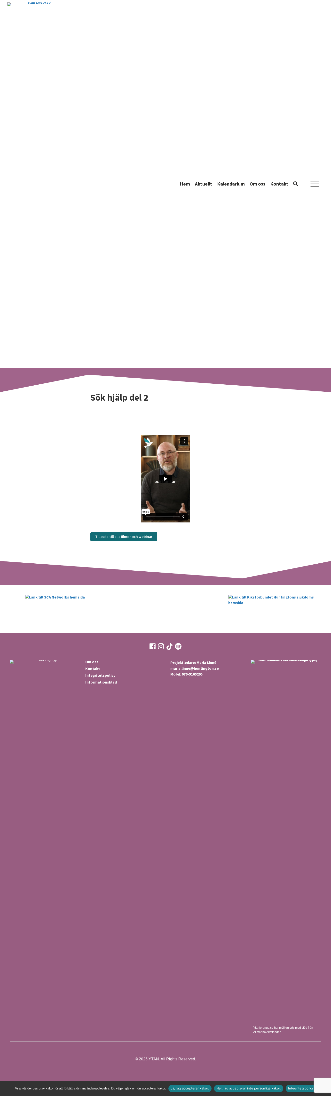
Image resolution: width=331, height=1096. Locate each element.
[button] (295, 184)
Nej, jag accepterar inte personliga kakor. (248, 1088)
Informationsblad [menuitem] (101, 682)
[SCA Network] (89, 609)
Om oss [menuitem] (91, 662)
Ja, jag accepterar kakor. (190, 1088)
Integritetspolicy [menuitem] (100, 675)
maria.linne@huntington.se (194, 668)
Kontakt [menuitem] (92, 669)
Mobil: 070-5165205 (186, 674)
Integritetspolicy (301, 1088)
